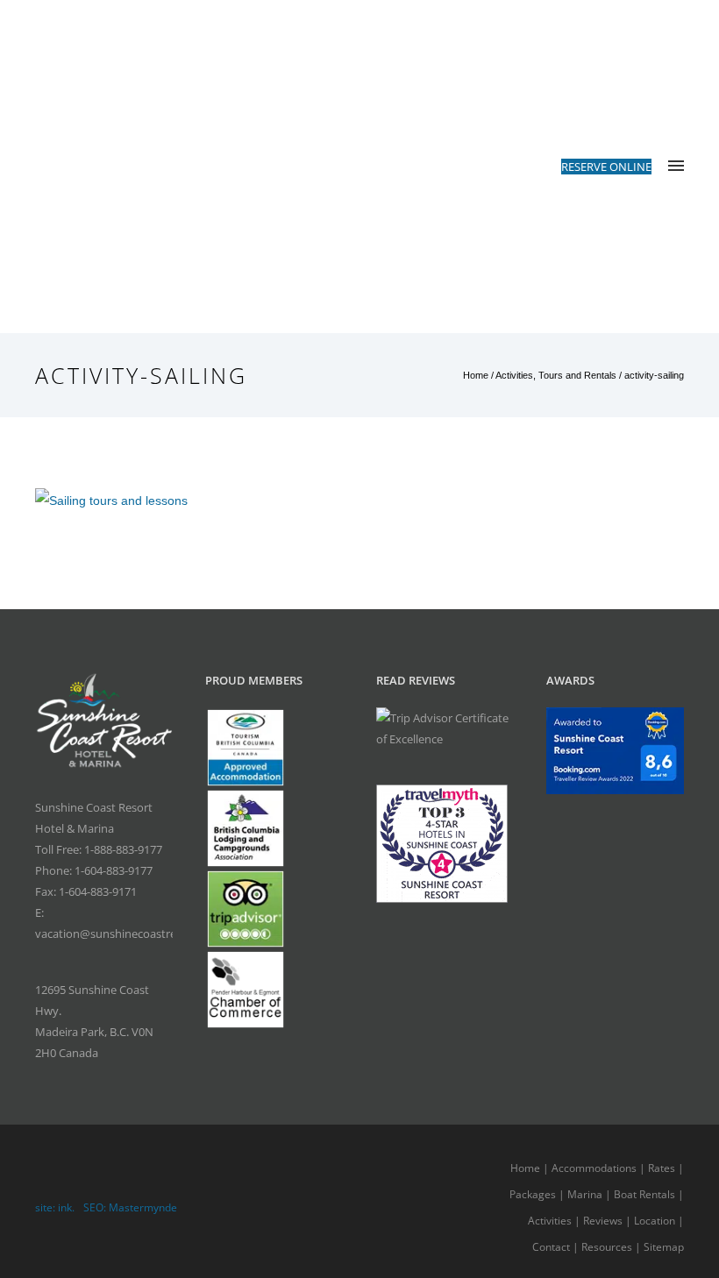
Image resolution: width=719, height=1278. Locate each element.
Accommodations (594, 1168)
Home (475, 375)
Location (654, 1220)
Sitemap (664, 1246)
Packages (532, 1194)
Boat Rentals (644, 1194)
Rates (661, 1168)
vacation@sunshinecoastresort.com (129, 933)
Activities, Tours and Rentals (555, 375)
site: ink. (55, 1207)
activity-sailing (654, 375)
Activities (550, 1220)
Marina (584, 1194)
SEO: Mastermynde (130, 1207)
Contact (551, 1246)
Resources (606, 1246)
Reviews (603, 1220)
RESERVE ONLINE (606, 166)
